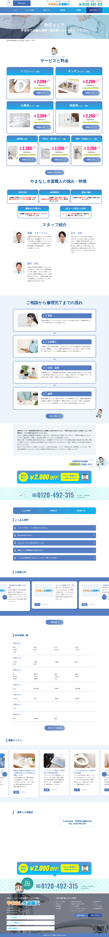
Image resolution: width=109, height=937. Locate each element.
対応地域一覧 (81, 510)
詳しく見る (53, 416)
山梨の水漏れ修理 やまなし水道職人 (66, 898)
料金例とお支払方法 (53, 172)
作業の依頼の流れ (76, 901)
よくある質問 (26, 510)
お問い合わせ (22, 3)
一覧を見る (53, 622)
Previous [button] (3, 596)
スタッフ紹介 (98, 906)
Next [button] (106, 596)
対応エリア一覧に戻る (55, 728)
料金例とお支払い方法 (77, 904)
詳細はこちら (41, 93)
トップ (15, 10)
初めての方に (93, 10)
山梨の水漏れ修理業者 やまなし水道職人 (15, 40)
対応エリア (46, 10)
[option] (54, 595)
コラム (96, 904)
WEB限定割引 (98, 908)
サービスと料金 (29, 10)
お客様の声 (53, 510)
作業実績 (62, 10)
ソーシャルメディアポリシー (79, 908)
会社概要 (78, 10)
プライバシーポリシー (77, 910)
